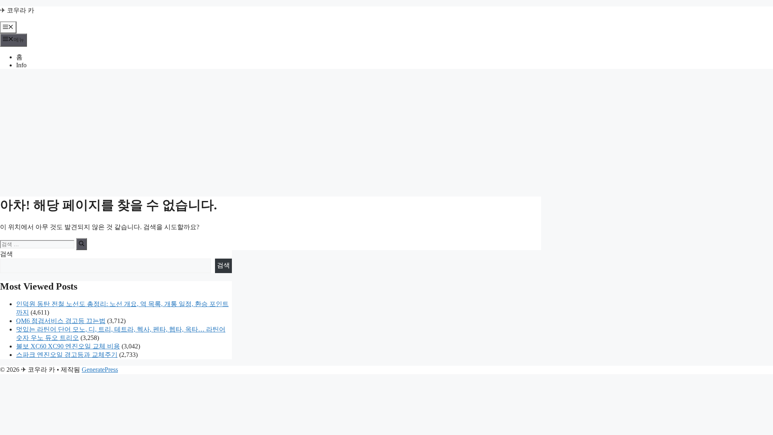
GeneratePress (100, 369)
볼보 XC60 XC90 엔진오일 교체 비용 (68, 346)
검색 (6, 254)
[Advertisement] (386, 131)
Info (21, 65)
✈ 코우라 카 (17, 10)
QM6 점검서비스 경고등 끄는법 (60, 320)
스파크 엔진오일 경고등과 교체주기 (67, 354)
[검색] (81, 244)
